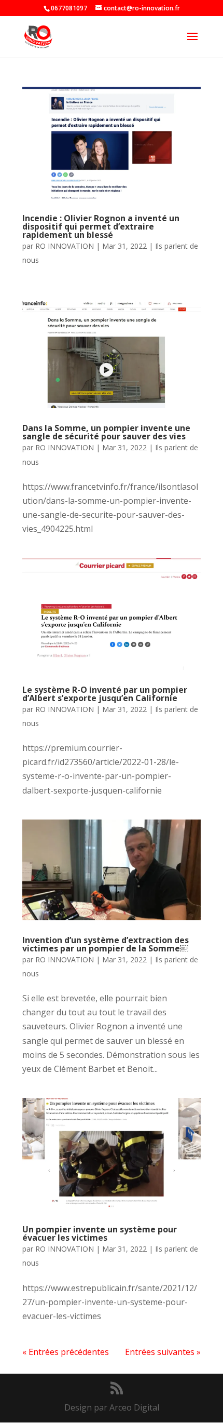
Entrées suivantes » (163, 1352)
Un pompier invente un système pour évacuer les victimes (99, 1233)
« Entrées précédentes (65, 1352)
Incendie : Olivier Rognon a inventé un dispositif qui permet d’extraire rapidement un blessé (100, 226)
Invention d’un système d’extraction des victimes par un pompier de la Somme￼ (105, 944)
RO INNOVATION (64, 246)
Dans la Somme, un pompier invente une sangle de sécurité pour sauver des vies (106, 432)
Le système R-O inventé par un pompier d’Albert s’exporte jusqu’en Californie (104, 694)
